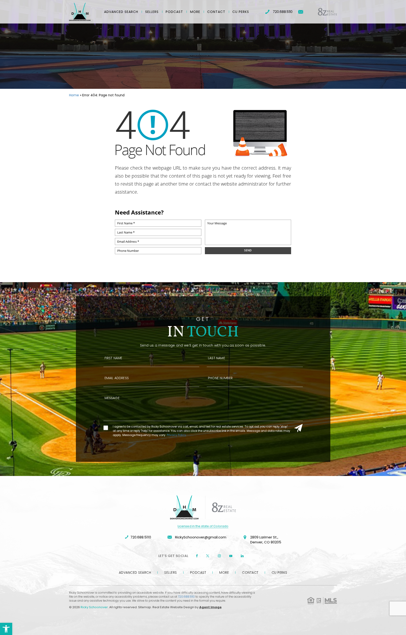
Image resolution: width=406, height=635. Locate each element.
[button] (6, 629)
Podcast (174, 11)
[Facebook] (197, 556)
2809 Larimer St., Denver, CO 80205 (265, 540)
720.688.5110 (283, 11)
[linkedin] (242, 556)
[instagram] (219, 556)
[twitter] (208, 556)
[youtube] (231, 556)
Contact (216, 11)
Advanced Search (121, 11)
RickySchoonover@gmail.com (200, 537)
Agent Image (210, 607)
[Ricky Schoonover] (79, 12)
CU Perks (240, 11)
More (195, 11)
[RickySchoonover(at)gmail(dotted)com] (300, 12)
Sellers (152, 11)
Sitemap (144, 607)
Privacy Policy (176, 435)
